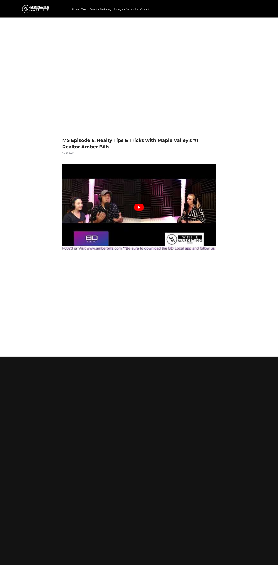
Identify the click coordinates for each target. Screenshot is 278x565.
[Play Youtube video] (139, 207)
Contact (144, 9)
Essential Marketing (100, 9)
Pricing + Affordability (126, 9)
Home (75, 9)
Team (84, 9)
